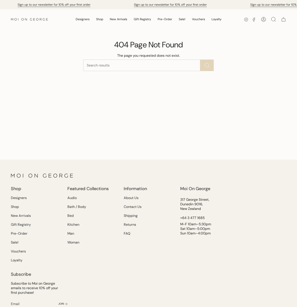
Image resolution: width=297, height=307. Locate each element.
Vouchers (18, 251)
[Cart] (284, 19)
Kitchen (73, 224)
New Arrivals (21, 215)
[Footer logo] (42, 175)
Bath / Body (76, 206)
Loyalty (16, 260)
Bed (70, 215)
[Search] (207, 65)
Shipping (131, 215)
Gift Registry (21, 224)
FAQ (127, 233)
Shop (15, 206)
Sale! (14, 242)
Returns (130, 224)
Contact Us (133, 206)
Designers (19, 198)
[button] (82, 19)
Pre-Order (19, 233)
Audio (72, 198)
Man (70, 233)
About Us (131, 198)
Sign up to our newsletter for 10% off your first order (54, 5)
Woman (73, 242)
